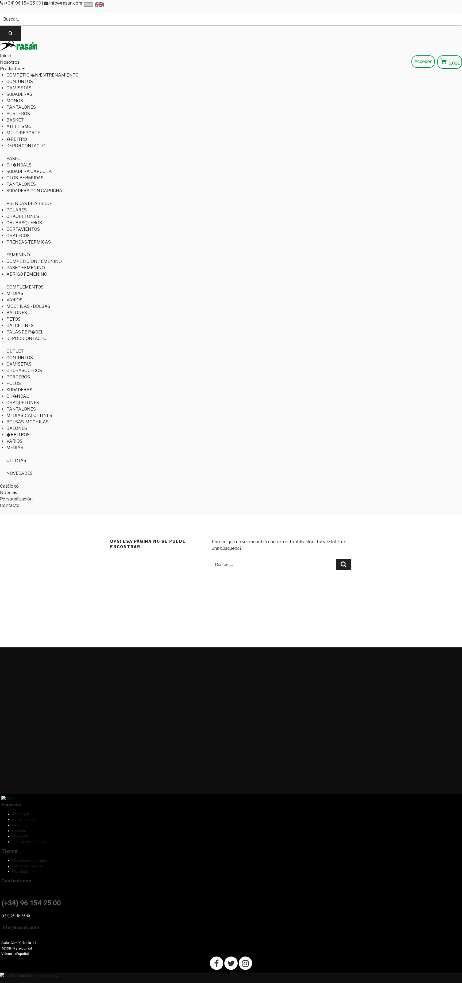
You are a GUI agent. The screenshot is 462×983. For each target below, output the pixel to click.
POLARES (16, 209)
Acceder (423, 61)
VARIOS (14, 299)
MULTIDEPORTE (23, 132)
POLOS (13, 383)
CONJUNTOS (19, 81)
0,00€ (454, 63)
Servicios (19, 825)
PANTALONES (21, 107)
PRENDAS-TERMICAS (28, 242)
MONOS (14, 100)
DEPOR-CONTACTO (26, 338)
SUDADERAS (19, 94)
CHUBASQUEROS (24, 222)
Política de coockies (27, 866)
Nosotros (10, 62)
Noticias (8, 492)
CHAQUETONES (22, 216)
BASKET (15, 120)
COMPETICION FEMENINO (34, 261)
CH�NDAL (17, 396)
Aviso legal (20, 814)
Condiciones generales (30, 861)
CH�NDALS (19, 165)
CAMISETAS (19, 87)
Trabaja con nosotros (29, 842)
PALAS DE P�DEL (25, 332)
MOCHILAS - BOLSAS (28, 306)
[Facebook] (216, 963)
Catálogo (9, 486)
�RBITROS (18, 434)
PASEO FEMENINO (25, 267)
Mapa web (20, 836)
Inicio (5, 55)
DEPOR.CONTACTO (25, 145)
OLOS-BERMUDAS (25, 177)
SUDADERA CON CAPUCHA (34, 190)
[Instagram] (245, 963)
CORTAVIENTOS (23, 229)
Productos (11, 68)
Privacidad (20, 872)
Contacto (10, 505)
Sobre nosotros (24, 820)
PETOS (13, 319)
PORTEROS (18, 113)
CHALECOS (18, 235)
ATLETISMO (19, 126)
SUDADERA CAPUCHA (29, 171)
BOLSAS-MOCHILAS (27, 421)
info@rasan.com (65, 3)
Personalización (16, 499)
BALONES (16, 312)
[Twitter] (231, 963)
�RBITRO (16, 139)
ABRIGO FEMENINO (26, 274)
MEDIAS (14, 293)
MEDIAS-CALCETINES (29, 415)
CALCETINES (20, 325)
